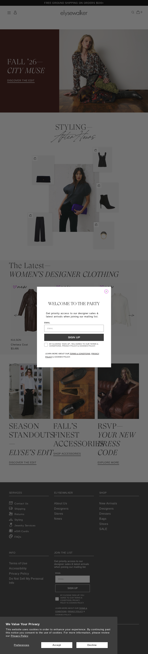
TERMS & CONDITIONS (80, 354)
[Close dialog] (106, 291)
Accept (57, 645)
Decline (92, 645)
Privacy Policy (19, 635)
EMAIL (47, 323)
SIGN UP (74, 337)
